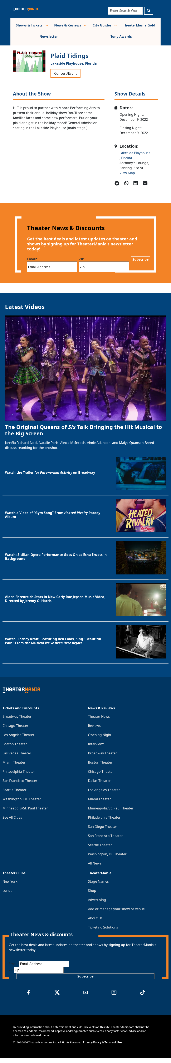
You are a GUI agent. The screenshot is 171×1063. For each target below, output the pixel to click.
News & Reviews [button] (68, 25)
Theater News (99, 716)
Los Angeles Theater (18, 735)
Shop (92, 890)
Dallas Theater (99, 780)
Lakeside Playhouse (134, 153)
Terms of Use (113, 1042)
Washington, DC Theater (22, 799)
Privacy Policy (92, 1042)
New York (10, 881)
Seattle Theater (14, 790)
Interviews (96, 744)
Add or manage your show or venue (116, 909)
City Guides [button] (102, 25)
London (9, 890)
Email (32, 259)
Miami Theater (14, 762)
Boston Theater (15, 744)
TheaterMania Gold (139, 25)
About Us (95, 918)
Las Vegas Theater (17, 753)
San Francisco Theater (20, 780)
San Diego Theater (102, 826)
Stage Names (98, 881)
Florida (91, 63)
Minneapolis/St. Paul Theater (25, 808)
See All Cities (12, 817)
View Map (127, 173)
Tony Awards (121, 36)
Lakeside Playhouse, (67, 63)
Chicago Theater (15, 725)
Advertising (97, 899)
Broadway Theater (17, 716)
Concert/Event (65, 73)
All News (94, 863)
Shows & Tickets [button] (29, 25)
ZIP (81, 259)
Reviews (94, 725)
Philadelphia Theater (19, 771)
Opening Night (99, 735)
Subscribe (140, 259)
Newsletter (48, 36)
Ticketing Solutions (103, 927)
